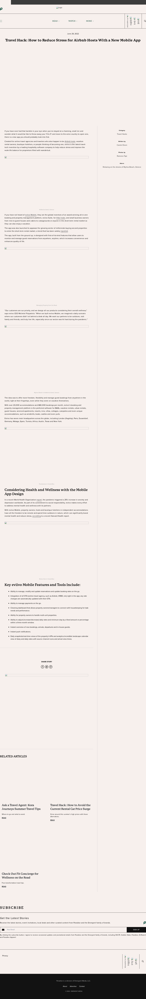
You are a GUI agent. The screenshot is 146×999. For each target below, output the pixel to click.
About (65, 986)
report (39, 499)
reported (64, 231)
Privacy (5, 955)
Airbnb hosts (70, 141)
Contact (82, 986)
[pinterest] (50, 666)
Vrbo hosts (60, 217)
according (36, 516)
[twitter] (46, 666)
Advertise (73, 986)
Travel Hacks (122, 134)
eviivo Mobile (30, 215)
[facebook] (42, 666)
